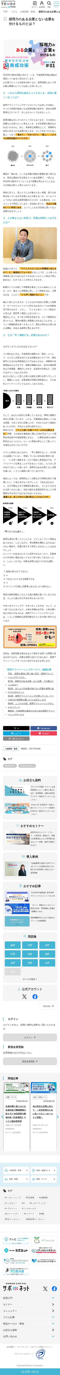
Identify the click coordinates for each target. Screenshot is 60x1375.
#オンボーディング (37, 1203)
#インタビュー (11, 1203)
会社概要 (10, 1347)
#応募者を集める (27, 766)
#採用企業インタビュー (36, 1219)
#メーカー (43, 1136)
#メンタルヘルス (29, 1208)
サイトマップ (22, 1347)
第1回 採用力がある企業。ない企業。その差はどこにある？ (31, 683)
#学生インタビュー (13, 1219)
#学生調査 (30, 1197)
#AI (19, 1125)
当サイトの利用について (40, 1347)
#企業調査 (43, 1197)
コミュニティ (10, 1310)
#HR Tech (24, 1125)
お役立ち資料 (10, 1329)
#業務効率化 (10, 766)
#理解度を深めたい (47, 1144)
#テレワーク (29, 1213)
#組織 (15, 1125)
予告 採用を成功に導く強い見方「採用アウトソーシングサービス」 (30, 675)
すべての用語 (29, 979)
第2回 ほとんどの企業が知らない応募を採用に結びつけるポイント (31, 690)
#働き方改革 (54, 1129)
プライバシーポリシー (22, 1354)
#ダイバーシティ (12, 1213)
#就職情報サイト (46, 1147)
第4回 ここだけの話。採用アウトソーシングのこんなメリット (31, 705)
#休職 (41, 1213)
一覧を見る (46, 1006)
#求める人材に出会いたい (49, 1140)
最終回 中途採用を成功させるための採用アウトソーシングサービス (31, 712)
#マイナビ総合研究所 (20, 1132)
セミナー (7, 1304)
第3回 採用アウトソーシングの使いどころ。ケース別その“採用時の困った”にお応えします (31, 698)
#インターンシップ (13, 1197)
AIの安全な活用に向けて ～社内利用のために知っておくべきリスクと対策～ (23, 1112)
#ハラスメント (11, 1208)
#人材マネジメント (50, 1125)
